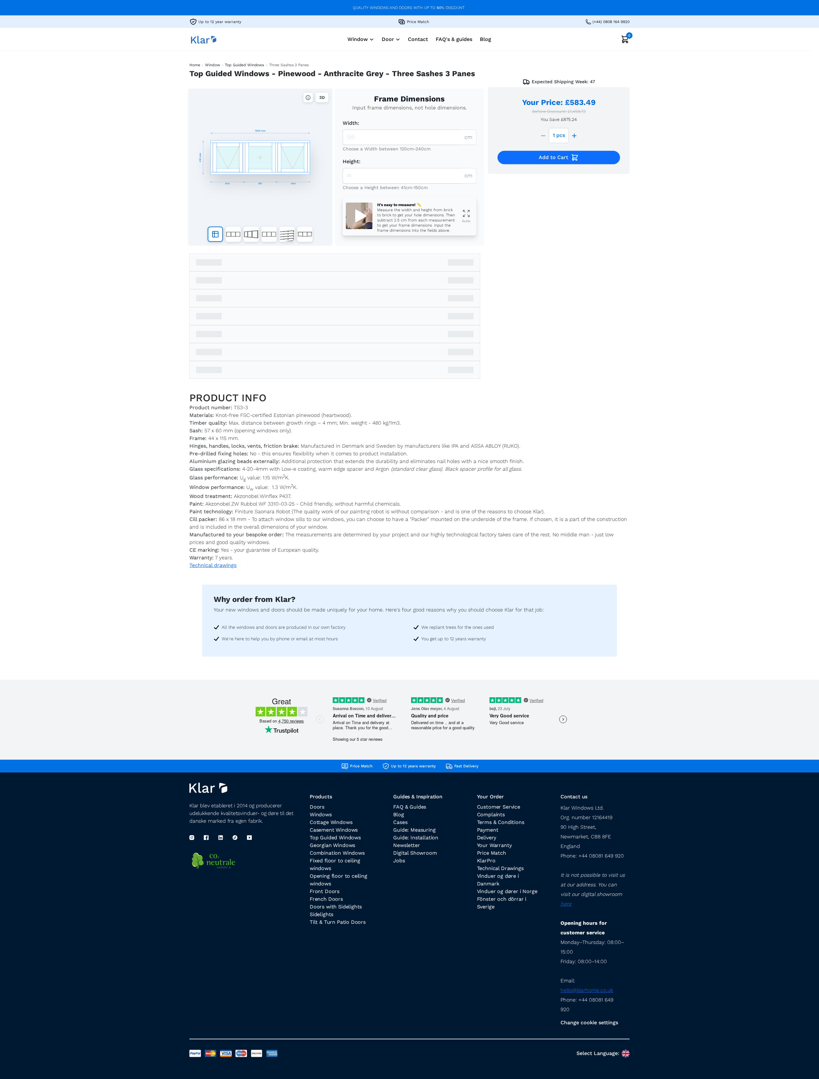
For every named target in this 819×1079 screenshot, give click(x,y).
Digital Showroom (415, 853)
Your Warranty (494, 845)
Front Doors (324, 891)
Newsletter (406, 845)
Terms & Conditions (500, 822)
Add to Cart (553, 157)
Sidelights (321, 914)
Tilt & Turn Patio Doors (338, 922)
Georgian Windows (332, 845)
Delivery (487, 838)
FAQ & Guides (409, 807)
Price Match (491, 853)
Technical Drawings (500, 868)
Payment (487, 830)
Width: (351, 123)
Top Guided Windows (244, 65)
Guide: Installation (415, 838)
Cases (400, 822)
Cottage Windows (331, 822)
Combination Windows (337, 853)
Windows (321, 814)
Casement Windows (334, 830)
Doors (317, 807)
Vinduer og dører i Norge (507, 891)
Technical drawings (212, 565)
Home (194, 65)
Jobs (399, 861)
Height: (352, 161)
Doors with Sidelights (336, 907)
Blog (398, 814)
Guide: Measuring (414, 830)
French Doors (326, 899)
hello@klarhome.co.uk (587, 990)
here (566, 904)
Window (212, 65)
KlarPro (486, 861)
